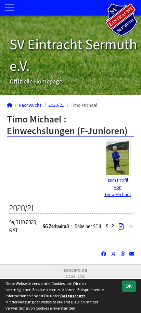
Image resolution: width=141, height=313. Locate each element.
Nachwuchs (30, 105)
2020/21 (56, 105)
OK (129, 286)
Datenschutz (72, 295)
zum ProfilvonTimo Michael (117, 187)
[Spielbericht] (121, 226)
